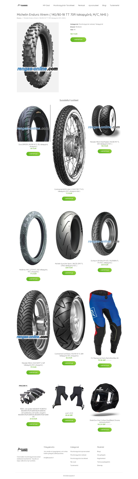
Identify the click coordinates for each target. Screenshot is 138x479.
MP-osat (46, 5)
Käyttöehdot (101, 458)
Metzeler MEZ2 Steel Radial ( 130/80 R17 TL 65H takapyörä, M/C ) (104, 143)
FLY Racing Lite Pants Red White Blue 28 (104, 358)
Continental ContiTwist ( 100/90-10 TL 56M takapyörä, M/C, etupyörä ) (69, 355)
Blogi (104, 5)
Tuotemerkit (114, 5)
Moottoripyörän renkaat (87, 24)
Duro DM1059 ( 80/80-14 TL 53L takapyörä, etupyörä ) (33, 145)
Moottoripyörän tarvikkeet (63, 5)
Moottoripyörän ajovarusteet (80, 451)
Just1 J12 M (69, 413)
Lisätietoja (78, 39)
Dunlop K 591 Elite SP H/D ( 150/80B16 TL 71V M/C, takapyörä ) (105, 262)
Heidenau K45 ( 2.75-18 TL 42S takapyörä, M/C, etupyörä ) (33, 271)
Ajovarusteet (94, 5)
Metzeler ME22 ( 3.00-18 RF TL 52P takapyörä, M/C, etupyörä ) (33, 364)
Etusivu (19, 18)
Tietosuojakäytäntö (103, 462)
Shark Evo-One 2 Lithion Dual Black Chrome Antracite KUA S (105, 421)
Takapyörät (99, 24)
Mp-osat (73, 462)
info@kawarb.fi (49, 458)
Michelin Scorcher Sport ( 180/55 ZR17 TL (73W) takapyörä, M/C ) (69, 265)
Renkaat (81, 5)
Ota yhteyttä (101, 455)
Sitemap (100, 465)
